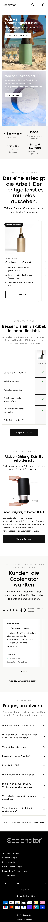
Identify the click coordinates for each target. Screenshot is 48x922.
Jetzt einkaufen (21, 294)
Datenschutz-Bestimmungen (14, 871)
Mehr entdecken (24, 538)
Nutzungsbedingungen (12, 866)
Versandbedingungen (11, 857)
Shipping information (11, 853)
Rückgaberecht (8, 862)
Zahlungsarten (8, 875)
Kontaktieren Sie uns (36, 822)
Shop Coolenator (24, 432)
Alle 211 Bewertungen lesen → (24, 681)
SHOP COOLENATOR (18, 36)
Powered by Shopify (24, 919)
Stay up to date (12, 883)
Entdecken (13, 95)
